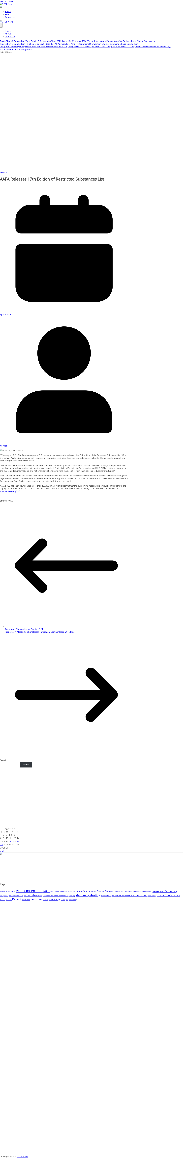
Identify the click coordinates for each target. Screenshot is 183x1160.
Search (3, 760)
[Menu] (1, 25)
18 (10, 841)
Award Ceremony (60, 891)
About (8, 14)
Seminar (36, 899)
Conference (84, 891)
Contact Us (10, 17)
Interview (12, 896)
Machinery (82, 895)
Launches (46, 896)
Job (25, 896)
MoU (108, 895)
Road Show (26, 900)
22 (1, 844)
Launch (30, 895)
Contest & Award (105, 891)
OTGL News (22, 1156)
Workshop (73, 899)
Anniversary (11, 891)
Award (52, 891)
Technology (54, 899)
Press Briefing (152, 896)
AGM (5, 891)
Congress (93, 891)
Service (45, 900)
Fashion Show (140, 891)
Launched (38, 896)
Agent (2, 891)
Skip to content (7, 1)
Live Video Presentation (59, 896)
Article (46, 891)
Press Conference (168, 895)
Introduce (19, 896)
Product (2, 900)
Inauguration (4, 896)
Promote (9, 900)
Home (8, 11)
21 (18, 841)
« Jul (2, 851)
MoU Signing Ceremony (120, 896)
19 (12, 841)
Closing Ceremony (73, 891)
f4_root (3, 445)
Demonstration (130, 891)
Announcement (29, 890)
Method (103, 896)
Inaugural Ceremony (164, 891)
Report (16, 899)
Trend (63, 900)
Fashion (3, 172)
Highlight (149, 891)
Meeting (94, 895)
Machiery (72, 896)
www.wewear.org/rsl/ (10, 491)
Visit (67, 900)
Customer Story (119, 891)
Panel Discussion (138, 895)
